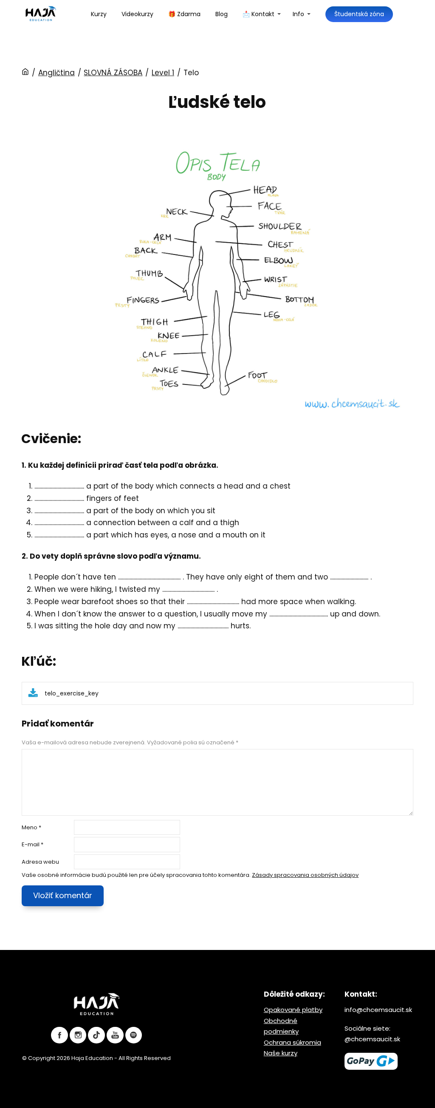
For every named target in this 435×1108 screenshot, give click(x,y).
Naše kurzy (280, 1053)
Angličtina (56, 73)
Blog (221, 14)
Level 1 (163, 73)
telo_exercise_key (72, 693)
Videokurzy (137, 14)
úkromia (308, 1042)
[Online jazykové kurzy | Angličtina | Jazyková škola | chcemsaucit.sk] (41, 14)
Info (298, 14)
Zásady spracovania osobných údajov (305, 875)
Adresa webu (40, 862)
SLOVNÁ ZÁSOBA (113, 73)
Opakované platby (293, 1009)
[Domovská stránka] (25, 73)
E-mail (32, 844)
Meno (31, 827)
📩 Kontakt (258, 14)
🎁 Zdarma (184, 14)
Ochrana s (280, 1042)
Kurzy (99, 14)
